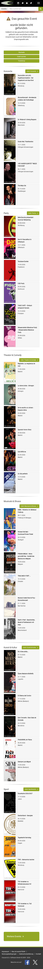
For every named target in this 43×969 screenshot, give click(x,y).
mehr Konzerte (32, 71)
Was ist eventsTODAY (18, 951)
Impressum (5, 951)
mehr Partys (32, 213)
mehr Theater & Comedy (29, 360)
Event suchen (21, 56)
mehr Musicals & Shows (29, 506)
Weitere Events (15, 936)
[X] (35, 962)
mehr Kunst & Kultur (30, 647)
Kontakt (38, 954)
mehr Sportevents (31, 789)
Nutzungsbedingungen (9, 954)
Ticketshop (21, 61)
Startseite (22, 52)
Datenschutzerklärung (26, 954)
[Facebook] (27, 962)
